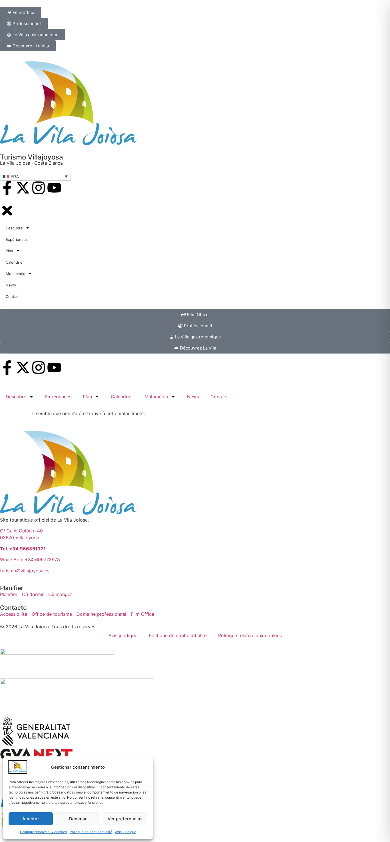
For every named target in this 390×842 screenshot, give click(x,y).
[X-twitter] (23, 188)
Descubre (16, 396)
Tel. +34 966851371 (23, 549)
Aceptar (30, 818)
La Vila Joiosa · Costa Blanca (31, 163)
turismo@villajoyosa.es (24, 571)
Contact (219, 396)
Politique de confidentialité (91, 832)
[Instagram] (38, 188)
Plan (87, 396)
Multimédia (156, 396)
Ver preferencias (125, 818)
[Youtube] (54, 188)
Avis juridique (125, 832)
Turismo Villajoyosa (31, 157)
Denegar (78, 818)
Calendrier (122, 396)
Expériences (58, 396)
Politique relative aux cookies (43, 832)
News (193, 396)
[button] (35, 176)
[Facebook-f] (7, 188)
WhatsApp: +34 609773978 (30, 559)
